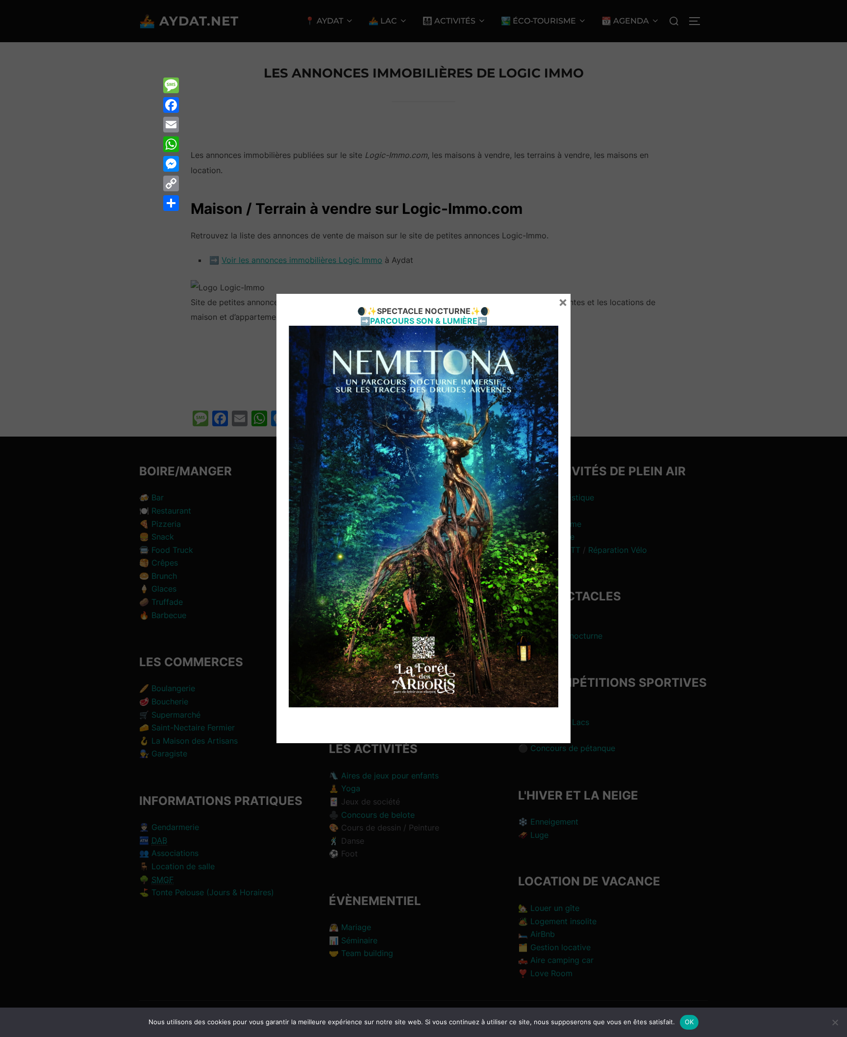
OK (689, 1022)
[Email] (171, 124)
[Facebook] (171, 105)
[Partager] (171, 203)
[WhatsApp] (171, 144)
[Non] (835, 1022)
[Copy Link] (171, 183)
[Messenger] (171, 164)
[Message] (171, 85)
